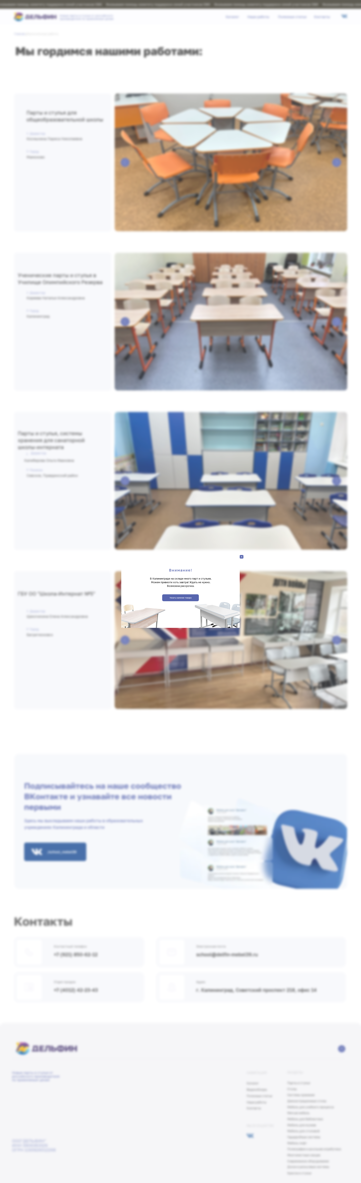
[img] (241, 557)
